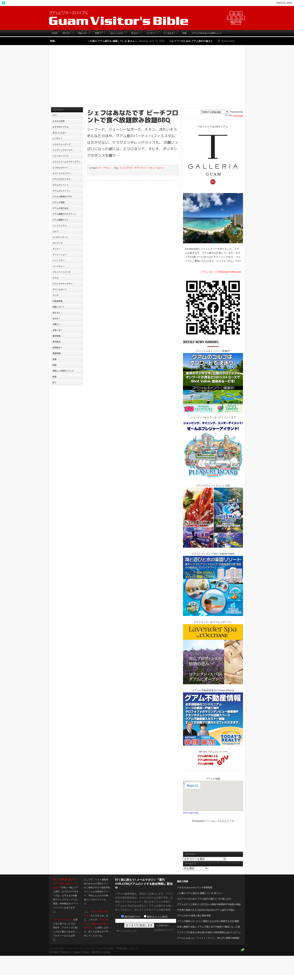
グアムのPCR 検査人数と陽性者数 (194, 915)
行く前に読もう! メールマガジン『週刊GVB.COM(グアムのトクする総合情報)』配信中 (144, 883)
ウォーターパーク (61, 156)
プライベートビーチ (62, 272)
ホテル (56, 278)
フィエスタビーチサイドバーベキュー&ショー (142, 167)
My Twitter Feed (3, 3)
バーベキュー (59, 266)
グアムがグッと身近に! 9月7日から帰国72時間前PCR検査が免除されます (209, 906)
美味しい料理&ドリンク (63, 371)
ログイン (133, 948)
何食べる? (81, 34)
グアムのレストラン (62, 191)
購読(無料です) (132, 916)
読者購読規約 (163, 925)
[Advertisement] (147, 77)
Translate (238, 116)
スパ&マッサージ (60, 237)
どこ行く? (150, 34)
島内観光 (57, 342)
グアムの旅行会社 (61, 208)
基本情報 (57, 336)
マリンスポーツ (60, 289)
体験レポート (59, 307)
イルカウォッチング (62, 144)
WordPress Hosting (100, 952)
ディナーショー (60, 255)
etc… (56, 115)
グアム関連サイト (61, 220)
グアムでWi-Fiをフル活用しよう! (207, 33)
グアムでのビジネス (62, 179)
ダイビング (58, 243)
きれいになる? (116, 34)
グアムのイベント (61, 185)
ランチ (56, 295)
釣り (55, 382)
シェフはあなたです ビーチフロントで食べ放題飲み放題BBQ (132, 116)
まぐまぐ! (169, 930)
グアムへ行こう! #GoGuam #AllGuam (220, 272)
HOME (55, 33)
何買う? (97, 34)
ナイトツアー (59, 260)
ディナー (57, 249)
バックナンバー (128, 931)
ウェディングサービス (63, 150)
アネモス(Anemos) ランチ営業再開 (194, 887)
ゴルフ (56, 231)
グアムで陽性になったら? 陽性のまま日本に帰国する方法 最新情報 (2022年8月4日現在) (208, 923)
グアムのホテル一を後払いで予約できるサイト (96, 923)
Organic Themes (81, 952)
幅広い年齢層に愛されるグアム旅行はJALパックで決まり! (66, 883)
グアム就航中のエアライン (65, 214)
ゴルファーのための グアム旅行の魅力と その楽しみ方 (169, 41)
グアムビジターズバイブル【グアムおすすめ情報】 (147, 18)
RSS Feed (122, 948)
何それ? (133, 34)
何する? (65, 34)
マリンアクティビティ (63, 284)
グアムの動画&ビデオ (62, 196)
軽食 (55, 376)
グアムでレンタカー (63, 919)
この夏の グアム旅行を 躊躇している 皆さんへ (83, 41)
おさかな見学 (59, 121)
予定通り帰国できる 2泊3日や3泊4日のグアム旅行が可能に (206, 910)
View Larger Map (191, 813)
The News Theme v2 (59, 952)
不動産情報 (58, 301)
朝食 (55, 359)
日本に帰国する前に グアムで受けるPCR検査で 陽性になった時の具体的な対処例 (208, 929)
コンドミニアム (60, 225)
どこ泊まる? (168, 34)
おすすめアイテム (61, 127)
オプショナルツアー (62, 173)
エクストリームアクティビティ (67, 162)
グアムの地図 (59, 202)
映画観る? (57, 347)
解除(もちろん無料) (157, 916)
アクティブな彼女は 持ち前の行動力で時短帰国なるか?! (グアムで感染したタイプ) (209, 934)
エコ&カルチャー (60, 167)
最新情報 (57, 353)
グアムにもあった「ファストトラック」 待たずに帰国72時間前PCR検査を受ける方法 (208, 940)
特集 (185, 33)
